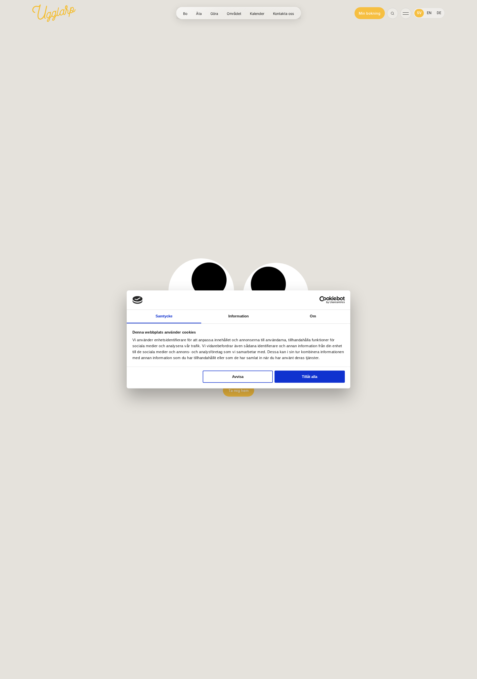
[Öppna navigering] (405, 13)
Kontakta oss (283, 13)
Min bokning (369, 13)
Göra (214, 13)
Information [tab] (238, 316)
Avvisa (237, 376)
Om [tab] (313, 316)
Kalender (257, 13)
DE (439, 13)
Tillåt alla (309, 376)
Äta (199, 13)
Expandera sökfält (392, 13)
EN (429, 13)
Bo (185, 13)
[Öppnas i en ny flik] (323, 300)
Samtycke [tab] (164, 316)
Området (234, 13)
